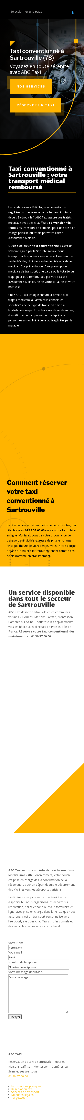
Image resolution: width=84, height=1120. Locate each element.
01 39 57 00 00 (18, 1076)
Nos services (31, 86)
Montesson (48, 799)
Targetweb (18, 1097)
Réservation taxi (21, 1089)
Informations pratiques (26, 1086)
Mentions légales (22, 1095)
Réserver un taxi (35, 105)
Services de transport (25, 1092)
